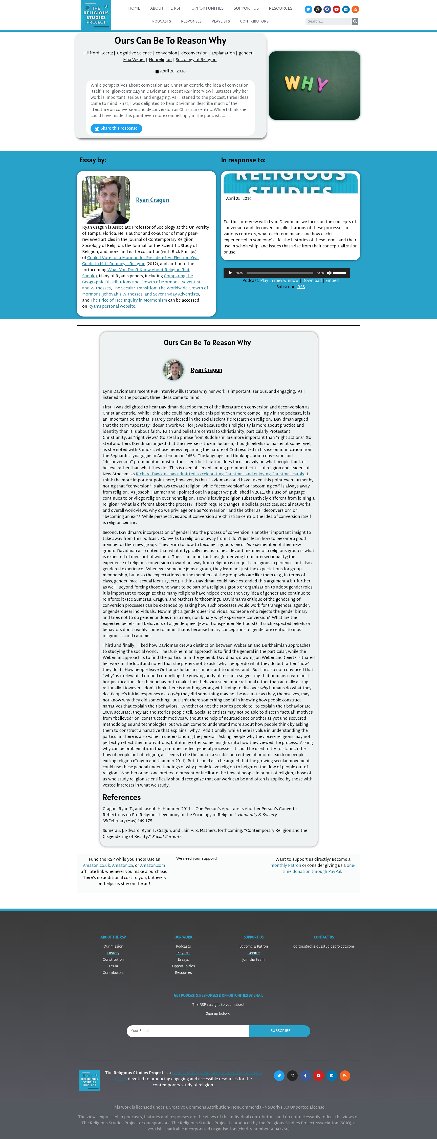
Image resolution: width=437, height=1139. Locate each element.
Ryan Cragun (152, 200)
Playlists (221, 21)
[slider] (340, 272)
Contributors (254, 21)
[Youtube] (336, 9)
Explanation (223, 54)
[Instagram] (318, 9)
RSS (301, 287)
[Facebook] (327, 9)
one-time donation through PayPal (318, 869)
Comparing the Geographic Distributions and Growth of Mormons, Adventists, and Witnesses (143, 282)
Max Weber (134, 60)
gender (245, 54)
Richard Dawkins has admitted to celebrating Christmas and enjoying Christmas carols (220, 474)
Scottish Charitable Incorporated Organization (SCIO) (188, 1076)
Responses (191, 21)
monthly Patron (286, 866)
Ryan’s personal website (111, 306)
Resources (280, 8)
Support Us (246, 8)
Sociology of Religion (196, 60)
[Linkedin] (346, 9)
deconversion (194, 54)
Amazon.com (152, 866)
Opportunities (207, 8)
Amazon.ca (122, 866)
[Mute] (329, 273)
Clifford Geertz (98, 54)
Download (312, 281)
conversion (166, 54)
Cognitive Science (134, 54)
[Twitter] (308, 9)
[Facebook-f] (305, 1075)
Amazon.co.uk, (97, 866)
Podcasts (161, 21)
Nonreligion (160, 60)
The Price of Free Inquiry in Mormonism (129, 300)
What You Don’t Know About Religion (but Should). (136, 273)
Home (134, 8)
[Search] (355, 21)
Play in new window (279, 281)
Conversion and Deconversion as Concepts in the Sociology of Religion (285, 209)
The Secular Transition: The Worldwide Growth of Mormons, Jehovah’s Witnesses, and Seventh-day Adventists (145, 291)
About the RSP (165, 8)
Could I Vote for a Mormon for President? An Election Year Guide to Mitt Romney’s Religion (140, 261)
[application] (287, 273)
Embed (332, 281)
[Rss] (355, 9)
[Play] (230, 273)
